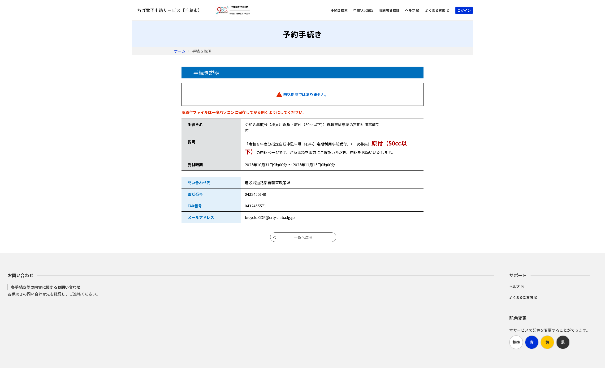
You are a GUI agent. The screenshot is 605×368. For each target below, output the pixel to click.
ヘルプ (410, 10)
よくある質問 (435, 10)
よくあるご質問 (521, 297)
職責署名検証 (389, 10)
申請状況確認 (363, 10)
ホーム (180, 51)
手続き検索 (339, 10)
